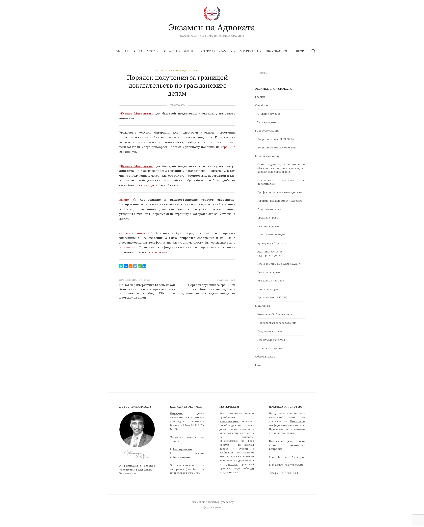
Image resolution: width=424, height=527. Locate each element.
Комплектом (228, 421)
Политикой (297, 421)
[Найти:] (313, 51)
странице (228, 147)
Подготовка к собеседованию (276, 322)
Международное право (182, 70)
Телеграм (298, 457)
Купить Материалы (137, 113)
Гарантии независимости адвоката (279, 200)
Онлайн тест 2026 (269, 113)
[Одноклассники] (130, 266)
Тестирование (182, 449)
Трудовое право (267, 217)
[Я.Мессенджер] (121, 266)
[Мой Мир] (144, 266)
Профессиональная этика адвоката (279, 192)
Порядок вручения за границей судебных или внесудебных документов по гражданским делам (208, 289)
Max (271, 457)
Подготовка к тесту (269, 331)
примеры (232, 464)
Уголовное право (268, 272)
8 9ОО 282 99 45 (289, 472)
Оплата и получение (270, 348)
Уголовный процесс (270, 280)
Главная (121, 51)
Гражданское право (270, 209)
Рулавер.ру (227, 501)
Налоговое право (268, 289)
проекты (248, 456)
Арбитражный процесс (272, 243)
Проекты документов (271, 339)
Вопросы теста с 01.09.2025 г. (276, 139)
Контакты (276, 441)
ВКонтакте (283, 457)
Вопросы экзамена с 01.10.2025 (276, 147)
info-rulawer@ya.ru (290, 464)
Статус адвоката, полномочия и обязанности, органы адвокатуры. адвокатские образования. (281, 168)
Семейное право (268, 226)
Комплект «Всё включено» (274, 314)
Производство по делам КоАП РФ (279, 263)
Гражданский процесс (271, 234)
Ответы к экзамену (216, 51)
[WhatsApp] (140, 266)
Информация (128, 465)
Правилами (276, 429)
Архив (159, 70)
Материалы (249, 51)
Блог (300, 51)
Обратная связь (278, 51)
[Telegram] (135, 266)
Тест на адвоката (268, 122)
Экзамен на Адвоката (212, 27)
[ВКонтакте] (126, 266)
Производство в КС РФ (272, 297)
